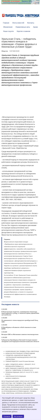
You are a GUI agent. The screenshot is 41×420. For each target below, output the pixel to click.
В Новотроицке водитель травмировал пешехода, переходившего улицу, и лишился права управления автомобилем (20, 313)
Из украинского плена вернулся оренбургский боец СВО (19, 321)
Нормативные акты (23, 27)
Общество (4, 51)
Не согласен (18, 416)
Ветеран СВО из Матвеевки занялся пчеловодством (19, 334)
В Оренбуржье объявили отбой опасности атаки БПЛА (18, 328)
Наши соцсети (8, 31)
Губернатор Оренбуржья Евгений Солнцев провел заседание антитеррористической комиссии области (20, 340)
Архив (35, 27)
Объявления (7, 27)
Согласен (7, 416)
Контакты (30, 23)
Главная (6, 23)
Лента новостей (18, 23)
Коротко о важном (23, 31)
